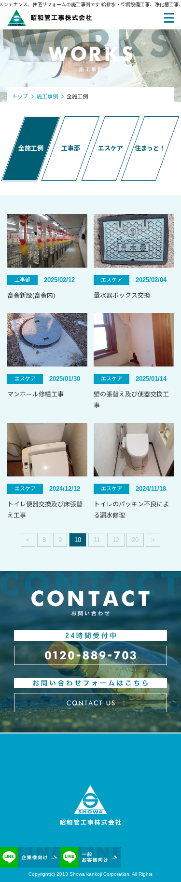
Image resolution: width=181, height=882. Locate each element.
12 (115, 539)
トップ (20, 96)
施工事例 (47, 96)
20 (135, 539)
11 (97, 539)
